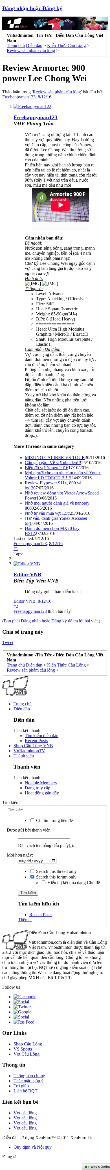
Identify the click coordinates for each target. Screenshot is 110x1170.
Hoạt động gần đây (42, 792)
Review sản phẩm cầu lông (57, 91)
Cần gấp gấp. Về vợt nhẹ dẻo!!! (53, 462)
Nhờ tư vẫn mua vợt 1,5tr (47, 513)
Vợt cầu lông (25, 1112)
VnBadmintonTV (29, 750)
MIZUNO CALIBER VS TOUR (55, 457)
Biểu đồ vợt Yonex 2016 (46, 467)
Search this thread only (56, 871)
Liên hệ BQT (26, 1090)
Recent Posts (36, 740)
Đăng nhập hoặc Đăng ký (32, 8)
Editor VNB (25, 601)
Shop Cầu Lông (28, 1044)
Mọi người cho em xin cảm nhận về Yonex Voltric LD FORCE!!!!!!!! (63, 475)
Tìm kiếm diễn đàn (41, 735)
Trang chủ (23, 703)
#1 (16, 548)
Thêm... (25, 919)
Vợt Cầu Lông (26, 1054)
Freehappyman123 (19, 96)
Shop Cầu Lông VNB (33, 745)
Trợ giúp (21, 1085)
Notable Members (41, 782)
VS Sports (23, 1049)
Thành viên (24, 755)
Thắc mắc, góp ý (28, 1080)
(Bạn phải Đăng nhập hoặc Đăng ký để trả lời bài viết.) (51, 620)
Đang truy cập (37, 787)
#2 (16, 606)
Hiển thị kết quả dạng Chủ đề (73, 882)
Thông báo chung (29, 1075)
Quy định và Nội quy (33, 1147)
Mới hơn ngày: (20, 855)
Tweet (7, 642)
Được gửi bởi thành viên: (29, 830)
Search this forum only (55, 877)
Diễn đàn (22, 708)
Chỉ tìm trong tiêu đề (54, 820)
